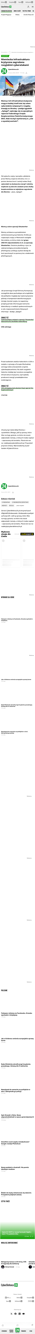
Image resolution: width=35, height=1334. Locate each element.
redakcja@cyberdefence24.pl (11, 526)
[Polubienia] (3, 1325)
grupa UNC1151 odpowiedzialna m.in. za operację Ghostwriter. (17, 242)
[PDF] (13, 492)
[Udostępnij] (32, 1325)
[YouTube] (23, 1314)
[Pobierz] (26, 73)
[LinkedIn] (19, 1314)
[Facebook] (15, 1314)
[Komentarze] (17, 1325)
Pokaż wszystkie (20, 505)
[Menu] (33, 6)
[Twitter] (11, 1314)
